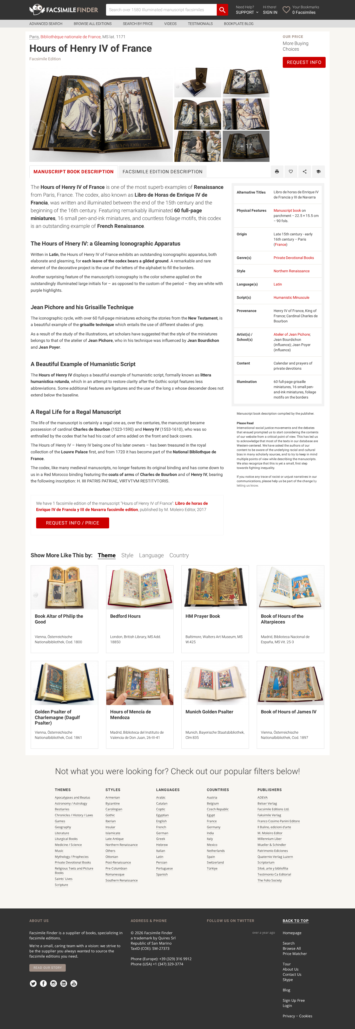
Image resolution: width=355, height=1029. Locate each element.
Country (179, 555)
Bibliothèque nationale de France (71, 36)
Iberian (111, 821)
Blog (286, 989)
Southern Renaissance (122, 880)
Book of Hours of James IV (289, 711)
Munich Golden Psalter (209, 711)
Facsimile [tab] (163, 171)
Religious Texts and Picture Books (74, 870)
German (162, 833)
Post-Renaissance (118, 862)
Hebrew (162, 844)
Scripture (61, 884)
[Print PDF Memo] (277, 171)
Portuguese (164, 868)
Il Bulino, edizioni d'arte (274, 827)
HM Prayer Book (203, 616)
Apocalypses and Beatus (72, 797)
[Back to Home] (63, 9)
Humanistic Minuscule (291, 297)
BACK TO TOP (296, 921)
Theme (107, 555)
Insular (110, 827)
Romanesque (115, 874)
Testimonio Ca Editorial (274, 874)
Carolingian (114, 809)
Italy (210, 839)
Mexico (212, 844)
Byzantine (113, 803)
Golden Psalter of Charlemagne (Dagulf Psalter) (57, 717)
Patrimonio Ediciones (273, 850)
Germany (213, 827)
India (210, 833)
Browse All (292, 948)
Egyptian (162, 815)
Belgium (213, 803)
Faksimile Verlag (269, 815)
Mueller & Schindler (272, 844)
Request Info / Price (72, 523)
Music (59, 850)
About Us (291, 969)
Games (60, 821)
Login (287, 1005)
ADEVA (263, 797)
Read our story (48, 968)
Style (127, 555)
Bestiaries (62, 809)
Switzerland (215, 862)
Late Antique (115, 839)
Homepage (292, 932)
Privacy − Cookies (297, 1015)
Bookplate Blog (239, 24)
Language (151, 555)
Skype (288, 979)
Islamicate (113, 833)
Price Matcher (295, 953)
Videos (170, 24)
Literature (62, 833)
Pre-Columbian (116, 868)
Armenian (113, 797)
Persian (161, 862)
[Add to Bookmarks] (291, 171)
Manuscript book (287, 210)
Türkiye (212, 868)
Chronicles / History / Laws (74, 815)
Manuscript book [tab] (74, 171)
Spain (211, 856)
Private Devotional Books (294, 258)
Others (110, 850)
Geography (63, 827)
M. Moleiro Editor (270, 833)
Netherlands (216, 850)
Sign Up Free (294, 1000)
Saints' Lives (64, 879)
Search (289, 943)
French (161, 827)
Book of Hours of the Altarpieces (282, 619)
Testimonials (200, 24)
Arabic (161, 797)
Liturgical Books (66, 839)
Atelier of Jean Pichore (292, 334)
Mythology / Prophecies (72, 856)
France (280, 244)
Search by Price (138, 24)
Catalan (161, 803)
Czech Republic (218, 809)
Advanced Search (45, 24)
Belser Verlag (267, 803)
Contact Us (292, 974)
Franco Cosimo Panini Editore (279, 821)
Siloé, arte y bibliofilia (273, 868)
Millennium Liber (270, 839)
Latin (278, 284)
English (161, 821)
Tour (287, 963)
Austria (212, 797)
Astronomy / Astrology (71, 803)
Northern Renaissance (292, 271)
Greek (160, 839)
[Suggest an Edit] (318, 171)
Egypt (211, 815)
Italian (160, 850)
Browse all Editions (92, 24)
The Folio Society (270, 880)
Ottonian (112, 856)
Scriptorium (266, 862)
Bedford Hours (125, 616)
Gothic (110, 815)
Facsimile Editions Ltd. (273, 809)
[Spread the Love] (304, 171)
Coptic (160, 809)
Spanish (162, 874)
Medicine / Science (68, 844)
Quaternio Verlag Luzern (275, 856)
